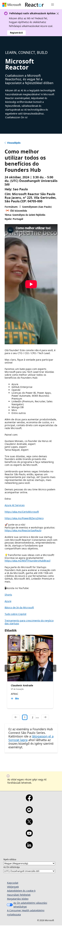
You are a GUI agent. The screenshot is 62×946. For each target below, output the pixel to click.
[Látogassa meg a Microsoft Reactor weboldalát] (34, 4)
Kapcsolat (12, 882)
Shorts (8, 594)
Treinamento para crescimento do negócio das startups (29, 622)
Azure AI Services (15, 505)
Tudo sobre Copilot (15, 614)
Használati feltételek (18, 894)
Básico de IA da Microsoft (19, 607)
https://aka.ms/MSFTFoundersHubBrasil (27, 560)
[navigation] (16, 717)
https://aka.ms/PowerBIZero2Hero (24, 518)
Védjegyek (13, 886)
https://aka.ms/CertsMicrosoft (22, 511)
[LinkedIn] (29, 847)
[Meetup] (29, 812)
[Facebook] (29, 800)
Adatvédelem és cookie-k (21, 890)
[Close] (57, 13)
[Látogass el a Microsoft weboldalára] (11, 4)
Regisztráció (16, 32)
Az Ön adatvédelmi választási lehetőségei (30, 904)
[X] (29, 823)
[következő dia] (53, 668)
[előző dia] (7, 668)
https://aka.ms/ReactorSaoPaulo (23, 530)
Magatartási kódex (17, 898)
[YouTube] (29, 835)
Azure (8, 601)
